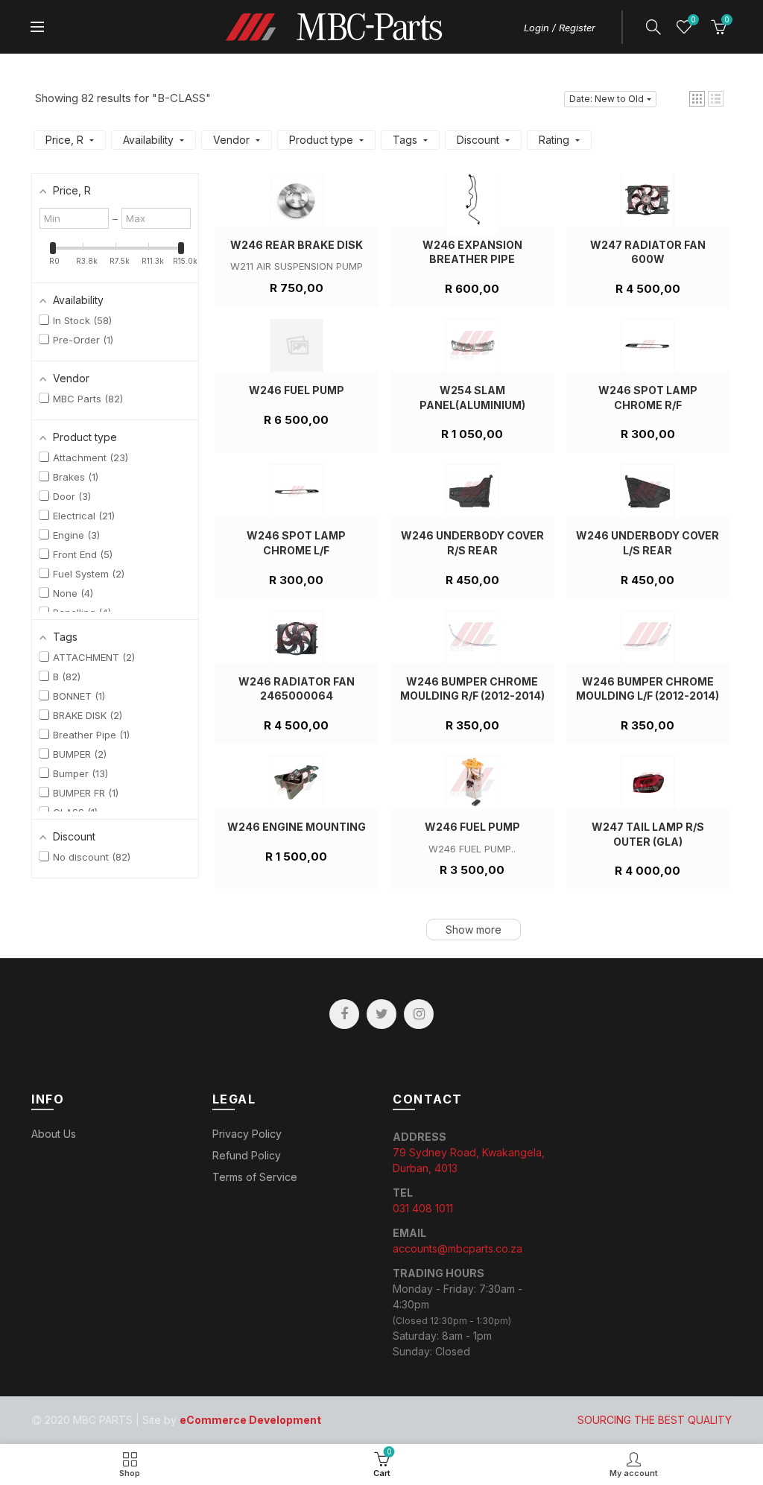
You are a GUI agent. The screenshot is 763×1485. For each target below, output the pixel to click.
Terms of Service (254, 1177)
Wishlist (693, 20)
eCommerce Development (250, 1419)
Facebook (344, 1014)
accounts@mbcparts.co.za (457, 1248)
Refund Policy (246, 1155)
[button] (697, 99)
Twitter (381, 1014)
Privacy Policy (247, 1133)
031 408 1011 (423, 1208)
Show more (473, 929)
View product (296, 301)
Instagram (419, 1014)
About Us (53, 1133)
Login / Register (559, 28)
